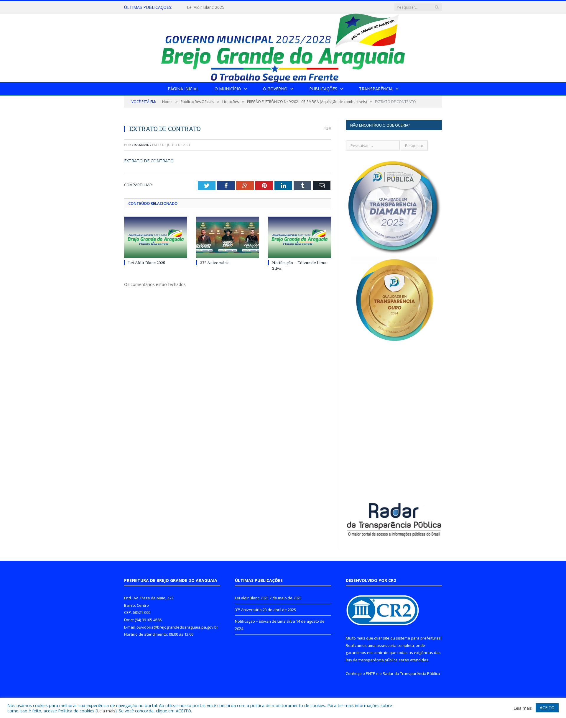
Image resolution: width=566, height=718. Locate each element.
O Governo (275, 88)
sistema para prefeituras (418, 638)
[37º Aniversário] (227, 237)
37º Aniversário (201, 7)
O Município (228, 88)
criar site (381, 638)
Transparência (376, 88)
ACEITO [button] (547, 707)
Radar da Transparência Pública (411, 673)
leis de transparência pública (372, 660)
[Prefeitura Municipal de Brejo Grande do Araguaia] (283, 46)
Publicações (323, 88)
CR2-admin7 (141, 145)
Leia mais (106, 711)
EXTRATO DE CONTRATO (149, 160)
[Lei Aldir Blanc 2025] (155, 237)
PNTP (370, 673)
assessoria (386, 645)
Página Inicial (183, 88)
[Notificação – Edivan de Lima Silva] (299, 237)
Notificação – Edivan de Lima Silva (265, 621)
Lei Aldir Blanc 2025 (146, 262)
